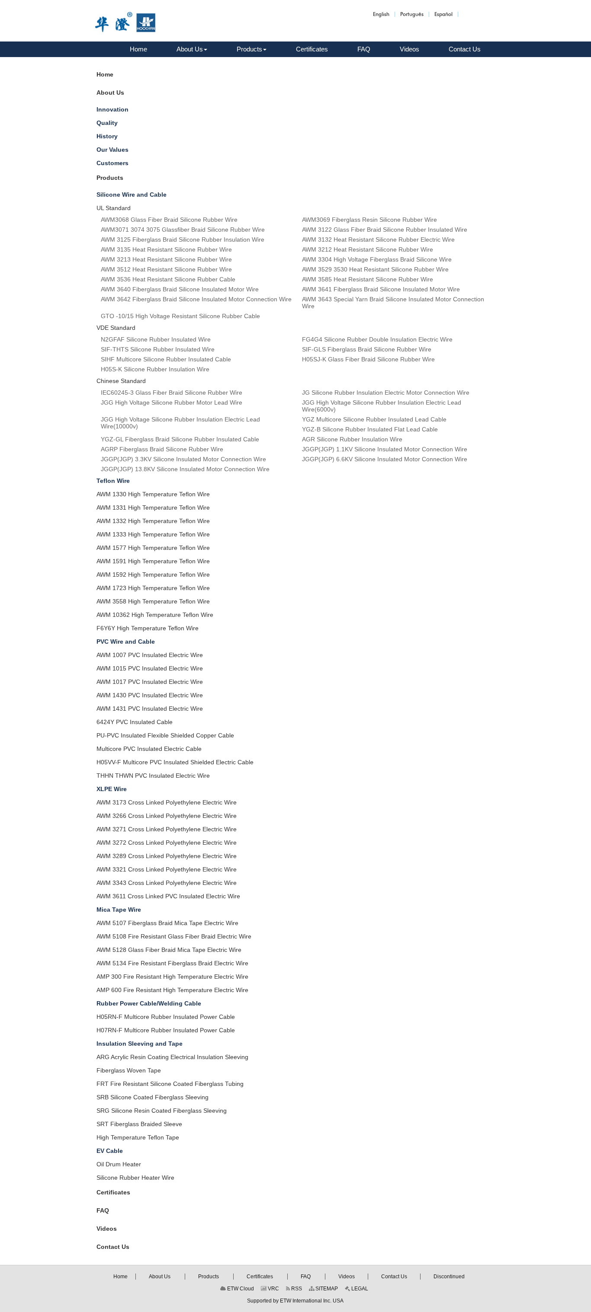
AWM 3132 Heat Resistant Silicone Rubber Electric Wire (378, 239)
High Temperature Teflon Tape (137, 1137)
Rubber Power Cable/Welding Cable (148, 1003)
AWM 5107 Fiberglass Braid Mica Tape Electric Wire (167, 922)
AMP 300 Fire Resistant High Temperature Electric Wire (172, 976)
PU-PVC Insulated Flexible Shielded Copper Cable (165, 735)
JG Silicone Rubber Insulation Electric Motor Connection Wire (385, 392)
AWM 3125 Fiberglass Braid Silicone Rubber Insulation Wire (182, 239)
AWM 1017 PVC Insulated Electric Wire (149, 681)
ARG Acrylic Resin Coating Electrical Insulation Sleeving (172, 1056)
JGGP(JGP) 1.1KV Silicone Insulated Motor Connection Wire (384, 449)
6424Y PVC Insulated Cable (134, 721)
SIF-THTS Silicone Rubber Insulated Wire (158, 349)
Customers (112, 163)
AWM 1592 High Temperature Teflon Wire (153, 574)
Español (443, 14)
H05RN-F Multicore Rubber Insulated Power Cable (165, 1016)
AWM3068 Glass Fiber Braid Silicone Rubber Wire (169, 219)
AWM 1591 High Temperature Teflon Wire (153, 561)
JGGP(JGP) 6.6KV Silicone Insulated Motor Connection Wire (384, 459)
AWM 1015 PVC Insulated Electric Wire (149, 668)
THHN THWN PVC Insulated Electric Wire (153, 775)
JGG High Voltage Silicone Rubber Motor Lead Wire (171, 402)
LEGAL (359, 1289)
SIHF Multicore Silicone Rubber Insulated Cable (166, 359)
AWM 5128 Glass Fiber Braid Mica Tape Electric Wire (168, 949)
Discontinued (449, 1277)
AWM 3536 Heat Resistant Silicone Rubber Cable (168, 279)
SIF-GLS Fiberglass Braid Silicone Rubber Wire (366, 349)
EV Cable (109, 1150)
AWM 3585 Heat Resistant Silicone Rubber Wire (367, 279)
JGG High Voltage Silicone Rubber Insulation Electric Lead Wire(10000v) (180, 423)
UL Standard (113, 207)
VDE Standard (115, 327)
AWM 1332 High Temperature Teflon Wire (153, 520)
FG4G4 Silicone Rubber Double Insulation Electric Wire (377, 339)
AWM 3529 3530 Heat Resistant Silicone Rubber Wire (375, 269)
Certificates (113, 1192)
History (107, 136)
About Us (110, 92)
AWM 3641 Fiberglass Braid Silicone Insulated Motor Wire (381, 289)
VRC (273, 1289)
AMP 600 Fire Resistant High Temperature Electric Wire (172, 989)
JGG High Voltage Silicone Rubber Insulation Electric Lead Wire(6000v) (381, 406)
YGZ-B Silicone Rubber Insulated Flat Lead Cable (370, 429)
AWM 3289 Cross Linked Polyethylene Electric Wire (166, 855)
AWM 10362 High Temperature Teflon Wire (154, 614)
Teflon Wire (113, 480)
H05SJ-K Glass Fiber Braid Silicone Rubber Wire (368, 359)
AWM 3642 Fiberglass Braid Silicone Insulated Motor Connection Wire (196, 299)
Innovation (112, 109)
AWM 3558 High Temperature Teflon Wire (153, 601)
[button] (192, 49)
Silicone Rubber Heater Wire (135, 1177)
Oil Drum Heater (118, 1164)
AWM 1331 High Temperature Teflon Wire (153, 507)
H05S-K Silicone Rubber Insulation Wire (155, 369)
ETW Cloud (240, 1289)
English (381, 14)
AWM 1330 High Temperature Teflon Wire (153, 494)
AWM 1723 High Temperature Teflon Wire (153, 587)
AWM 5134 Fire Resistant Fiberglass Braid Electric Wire (172, 963)
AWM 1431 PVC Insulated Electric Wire (149, 708)
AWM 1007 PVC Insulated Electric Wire (149, 654)
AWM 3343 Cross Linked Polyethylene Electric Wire (166, 882)
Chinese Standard (121, 380)
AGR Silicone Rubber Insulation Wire (352, 439)
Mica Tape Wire (118, 909)
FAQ (102, 1210)
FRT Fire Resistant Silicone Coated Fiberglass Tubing (170, 1083)
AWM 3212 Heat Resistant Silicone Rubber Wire (367, 249)
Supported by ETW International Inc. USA (295, 1301)
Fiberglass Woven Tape (128, 1070)
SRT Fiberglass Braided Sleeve (139, 1123)
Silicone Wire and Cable (131, 194)
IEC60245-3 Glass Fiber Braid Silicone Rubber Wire (171, 392)
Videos (106, 1228)
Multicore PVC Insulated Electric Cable (149, 748)
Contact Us (112, 1246)
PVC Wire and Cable (125, 641)
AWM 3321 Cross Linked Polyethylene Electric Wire (166, 869)
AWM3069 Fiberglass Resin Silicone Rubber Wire (369, 219)
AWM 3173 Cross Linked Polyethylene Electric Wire (166, 802)
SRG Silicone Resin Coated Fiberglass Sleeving (161, 1110)
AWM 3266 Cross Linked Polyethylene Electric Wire (166, 815)
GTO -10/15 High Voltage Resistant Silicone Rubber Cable (180, 316)
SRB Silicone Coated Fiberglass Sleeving (152, 1097)
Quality (107, 122)
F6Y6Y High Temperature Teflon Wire (147, 628)
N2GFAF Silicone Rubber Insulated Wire (156, 339)
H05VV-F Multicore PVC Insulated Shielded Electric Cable (175, 762)
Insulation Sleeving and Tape (139, 1043)
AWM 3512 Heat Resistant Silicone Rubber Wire (166, 269)
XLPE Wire (111, 788)
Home (104, 74)
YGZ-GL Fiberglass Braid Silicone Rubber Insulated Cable (180, 439)
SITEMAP (326, 1289)
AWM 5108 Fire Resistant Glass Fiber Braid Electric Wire (173, 936)
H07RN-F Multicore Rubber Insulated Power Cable (165, 1030)
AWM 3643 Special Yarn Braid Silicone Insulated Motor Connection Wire (393, 303)
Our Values (112, 149)
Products (109, 177)
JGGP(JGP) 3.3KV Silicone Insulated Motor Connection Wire (183, 459)
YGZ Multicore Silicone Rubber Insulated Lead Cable (374, 419)
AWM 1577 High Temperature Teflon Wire (153, 547)
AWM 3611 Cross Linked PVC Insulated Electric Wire (168, 896)
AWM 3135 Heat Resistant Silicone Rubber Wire (166, 249)
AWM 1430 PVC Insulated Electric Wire (149, 695)
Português (412, 14)
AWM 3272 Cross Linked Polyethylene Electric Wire (166, 842)
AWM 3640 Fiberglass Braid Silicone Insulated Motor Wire (180, 289)
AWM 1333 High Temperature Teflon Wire (153, 534)
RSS (296, 1289)
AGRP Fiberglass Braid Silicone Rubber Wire (162, 449)
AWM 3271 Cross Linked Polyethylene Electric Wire (166, 829)
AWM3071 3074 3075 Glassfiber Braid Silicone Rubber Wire (183, 229)
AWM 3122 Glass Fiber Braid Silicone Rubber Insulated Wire (384, 229)
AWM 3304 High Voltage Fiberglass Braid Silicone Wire (377, 259)
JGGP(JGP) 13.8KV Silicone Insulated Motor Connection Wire (185, 469)
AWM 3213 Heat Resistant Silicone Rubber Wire (166, 259)
